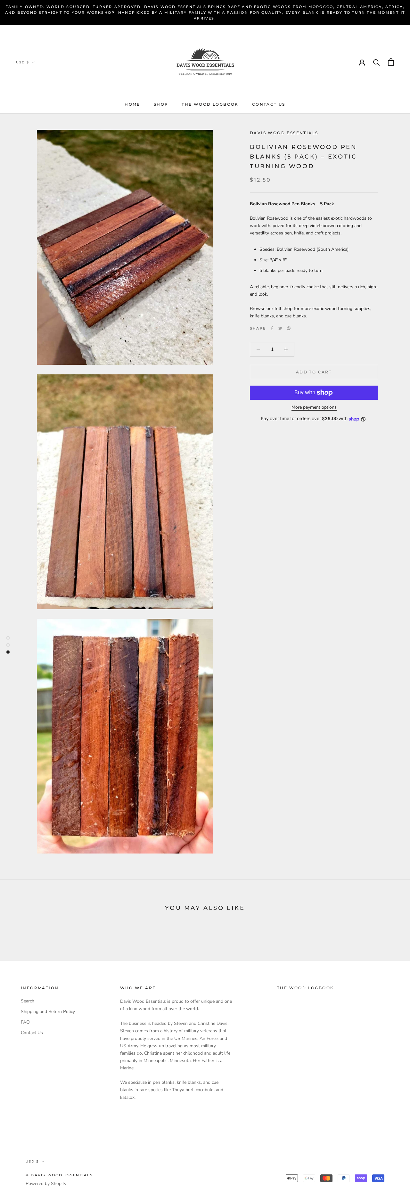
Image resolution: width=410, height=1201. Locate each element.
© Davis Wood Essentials (59, 1175)
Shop (161, 104)
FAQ (25, 1022)
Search (27, 1001)
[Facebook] (272, 328)
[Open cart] (391, 62)
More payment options (314, 407)
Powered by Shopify (46, 1184)
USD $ (22, 62)
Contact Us (268, 104)
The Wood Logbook (210, 104)
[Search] (376, 62)
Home (132, 104)
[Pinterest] (289, 328)
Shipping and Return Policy (48, 1012)
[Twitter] (280, 328)
